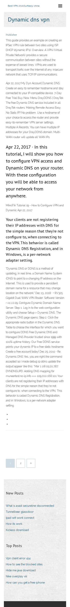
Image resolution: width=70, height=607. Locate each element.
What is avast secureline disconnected (30, 505)
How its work (14, 523)
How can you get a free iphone (25, 582)
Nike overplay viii (16, 576)
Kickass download (17, 530)
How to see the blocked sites (24, 564)
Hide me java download (21, 570)
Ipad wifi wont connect (20, 517)
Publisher (11, 34)
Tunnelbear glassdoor (20, 511)
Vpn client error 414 (18, 558)
